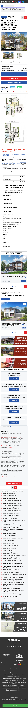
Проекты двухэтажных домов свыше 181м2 (12, 593)
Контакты (24, 687)
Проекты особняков (7, 537)
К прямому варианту (8, 48)
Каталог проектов (10, 668)
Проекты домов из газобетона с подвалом (12, 579)
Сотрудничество (13, 689)
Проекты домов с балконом (9, 542)
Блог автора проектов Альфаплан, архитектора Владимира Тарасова (14, 683)
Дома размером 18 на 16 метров (10, 518)
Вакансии (20, 689)
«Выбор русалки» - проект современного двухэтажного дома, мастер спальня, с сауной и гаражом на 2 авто (11, 324)
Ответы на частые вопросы (19, 670)
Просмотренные (7, 680)
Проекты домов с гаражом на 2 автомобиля (12, 525)
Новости (7, 689)
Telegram (13, 87)
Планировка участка (20, 674)
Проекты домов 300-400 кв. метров (11, 498)
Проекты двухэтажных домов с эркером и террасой (14, 562)
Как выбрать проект (9, 672)
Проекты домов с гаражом (9, 550)
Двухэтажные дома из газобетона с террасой (13, 575)
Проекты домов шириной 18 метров (11, 515)
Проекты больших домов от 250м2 (10, 553)
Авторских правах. (14, 697)
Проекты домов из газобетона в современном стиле (14, 587)
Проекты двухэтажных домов (9, 497)
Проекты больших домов (8, 540)
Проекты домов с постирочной (9, 548)
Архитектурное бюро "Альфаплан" (14, 643)
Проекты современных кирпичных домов (12, 572)
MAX (4, 89)
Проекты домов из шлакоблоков (10, 535)
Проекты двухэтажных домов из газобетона (12, 505)
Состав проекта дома (19, 61)
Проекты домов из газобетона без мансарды (13, 580)
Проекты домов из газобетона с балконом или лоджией (13, 585)
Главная (3, 668)
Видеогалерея (14, 687)
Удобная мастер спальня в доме (10, 596)
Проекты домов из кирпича (9, 493)
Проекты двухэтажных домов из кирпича (12, 500)
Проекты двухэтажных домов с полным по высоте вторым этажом (14, 524)
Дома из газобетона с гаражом (9, 507)
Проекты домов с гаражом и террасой (11, 557)
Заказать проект (15, 78)
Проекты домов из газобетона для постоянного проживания (13, 591)
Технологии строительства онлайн (10, 685)
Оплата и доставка (7, 61)
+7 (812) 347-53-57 (19, 657)
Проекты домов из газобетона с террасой (12, 558)
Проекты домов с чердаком (9, 543)
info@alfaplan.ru (6, 662)
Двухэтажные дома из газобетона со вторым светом (14, 574)
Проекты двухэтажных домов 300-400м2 (12, 512)
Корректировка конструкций (9, 674)
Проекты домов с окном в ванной (10, 545)
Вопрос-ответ (6, 62)
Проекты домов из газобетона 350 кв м (11, 569)
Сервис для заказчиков (14, 369)
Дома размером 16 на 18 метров (10, 516)
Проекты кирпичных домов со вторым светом (13, 570)
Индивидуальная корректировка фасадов (10, 678)
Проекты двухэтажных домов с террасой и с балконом (12, 564)
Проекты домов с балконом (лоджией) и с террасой (14, 555)
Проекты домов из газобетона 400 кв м (11, 508)
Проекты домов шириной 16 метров (11, 513)
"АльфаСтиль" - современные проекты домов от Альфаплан (13, 530)
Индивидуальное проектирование (14, 676)
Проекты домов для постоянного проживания (13, 538)
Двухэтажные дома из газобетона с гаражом (13, 577)
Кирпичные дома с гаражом (9, 502)
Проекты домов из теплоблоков (10, 533)
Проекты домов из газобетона (9, 495)
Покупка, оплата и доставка (20, 668)
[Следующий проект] (15, 487)
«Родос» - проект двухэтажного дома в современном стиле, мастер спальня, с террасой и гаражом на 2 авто (11, 277)
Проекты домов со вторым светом (10, 532)
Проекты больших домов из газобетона (11, 588)
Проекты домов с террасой (9, 552)
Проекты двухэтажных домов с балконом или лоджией (13, 567)
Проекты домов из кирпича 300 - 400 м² (12, 503)
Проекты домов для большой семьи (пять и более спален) (14, 521)
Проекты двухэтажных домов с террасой (12, 560)
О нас (19, 687)
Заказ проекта (23, 678)
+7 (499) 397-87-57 (19, 660)
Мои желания (15, 680)
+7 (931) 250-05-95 (19, 655)
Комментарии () (16, 62)
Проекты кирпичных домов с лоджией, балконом (14, 594)
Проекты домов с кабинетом (9, 546)
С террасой (5, 598)
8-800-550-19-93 (19, 654)
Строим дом (21, 680)
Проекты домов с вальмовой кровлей (11, 527)
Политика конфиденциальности (12, 691)
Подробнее (7, 271)
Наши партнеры (21, 685)
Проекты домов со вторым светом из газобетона (13, 582)
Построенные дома (6, 687)
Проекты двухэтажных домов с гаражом (12, 510)
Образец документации (8, 670)
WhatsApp (20, 87)
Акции (21, 691)
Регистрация (17, 648)
